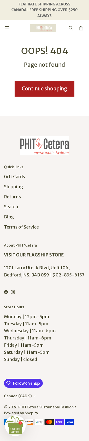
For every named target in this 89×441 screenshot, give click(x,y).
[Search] (70, 28)
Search (11, 207)
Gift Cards (14, 176)
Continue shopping (44, 88)
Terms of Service (21, 227)
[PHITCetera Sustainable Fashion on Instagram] (12, 292)
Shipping (13, 186)
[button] (15, 425)
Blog (9, 217)
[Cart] (82, 28)
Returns (12, 197)
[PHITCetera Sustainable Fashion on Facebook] (5, 292)
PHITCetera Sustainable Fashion (46, 407)
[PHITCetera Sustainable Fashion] (43, 28)
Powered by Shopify (21, 413)
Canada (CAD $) (18, 396)
